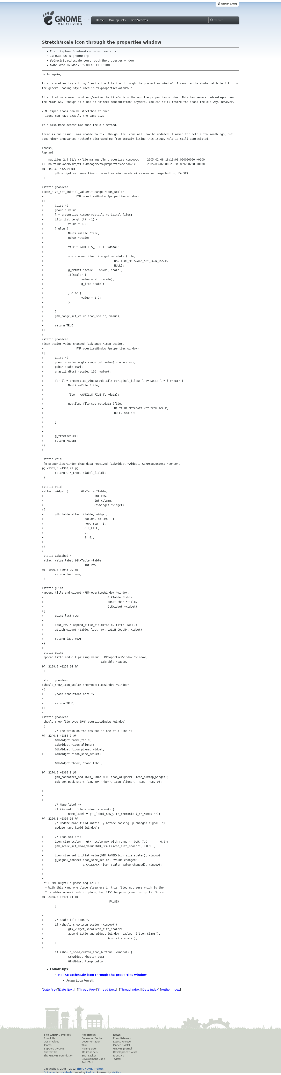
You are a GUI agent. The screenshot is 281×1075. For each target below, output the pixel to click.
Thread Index (129, 989)
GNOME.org (229, 3)
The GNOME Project (57, 1034)
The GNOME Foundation (58, 1055)
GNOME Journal (122, 1048)
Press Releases (122, 1038)
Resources (88, 1034)
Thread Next (107, 989)
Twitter (117, 1059)
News (117, 1034)
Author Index (170, 989)
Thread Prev (87, 989)
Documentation (91, 1041)
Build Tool (87, 1062)
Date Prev (50, 989)
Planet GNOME (122, 1045)
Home (100, 20)
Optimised (50, 1072)
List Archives (139, 20)
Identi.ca (118, 1055)
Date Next (66, 989)
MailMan (116, 1072)
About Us (49, 1038)
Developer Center (92, 1038)
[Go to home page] (68, 26)
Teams (47, 1045)
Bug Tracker (88, 1055)
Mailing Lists (117, 20)
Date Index (150, 989)
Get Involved (51, 1041)
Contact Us (50, 1052)
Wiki (84, 1045)
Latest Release (122, 1041)
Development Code (93, 1059)
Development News (125, 1052)
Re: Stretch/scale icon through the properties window (102, 974)
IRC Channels (89, 1052)
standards (66, 1072)
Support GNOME (54, 1048)
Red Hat (90, 1072)
